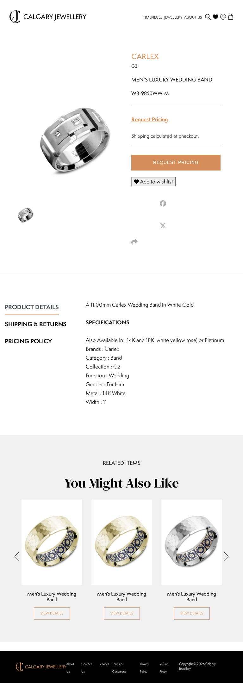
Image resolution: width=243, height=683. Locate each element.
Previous (19, 556)
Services (104, 664)
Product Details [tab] (32, 307)
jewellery (173, 17)
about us (193, 17)
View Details (51, 613)
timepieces (152, 17)
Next (224, 556)
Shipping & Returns (35, 324)
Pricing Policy (28, 341)
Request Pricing (149, 119)
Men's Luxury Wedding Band (51, 596)
